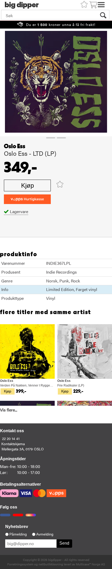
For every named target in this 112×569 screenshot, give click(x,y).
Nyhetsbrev (16, 526)
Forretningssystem (20, 564)
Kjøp (27, 185)
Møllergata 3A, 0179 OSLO (23, 448)
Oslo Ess (14, 146)
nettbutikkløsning (51, 564)
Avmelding (44, 534)
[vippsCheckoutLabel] (27, 199)
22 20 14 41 (11, 438)
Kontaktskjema (13, 443)
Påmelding (18, 534)
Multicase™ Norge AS (90, 564)
